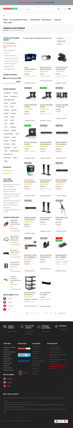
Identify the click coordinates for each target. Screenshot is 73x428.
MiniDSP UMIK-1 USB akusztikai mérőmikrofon (61, 219)
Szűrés (18, 81)
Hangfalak (36, 371)
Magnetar (13, 127)
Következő (61, 313)
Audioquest (13, 96)
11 (50, 313)
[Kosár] (68, 9)
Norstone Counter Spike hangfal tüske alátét (46, 69)
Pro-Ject (6, 144)
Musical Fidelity (8, 134)
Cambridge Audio (9, 99)
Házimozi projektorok (39, 361)
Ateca (6, 96)
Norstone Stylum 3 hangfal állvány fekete (46, 219)
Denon (12, 106)
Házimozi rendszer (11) (10, 61)
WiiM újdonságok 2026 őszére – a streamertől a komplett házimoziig (12, 196)
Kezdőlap (6, 30)
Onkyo (14, 137)
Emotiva (13, 113)
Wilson (15, 157)
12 (54, 313)
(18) (8, 171)
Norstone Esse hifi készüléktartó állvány (29, 294)
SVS (6, 151)
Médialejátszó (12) (9, 69)
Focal (6, 117)
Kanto (12, 120)
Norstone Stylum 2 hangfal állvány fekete (46, 182)
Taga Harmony (8, 154)
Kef (6, 123)
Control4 (13, 103)
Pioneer (6, 140)
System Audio (14, 151)
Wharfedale (7, 157)
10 (46, 313)
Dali (6, 106)
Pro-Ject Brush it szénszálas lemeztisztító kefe (46, 294)
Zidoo (6, 161)
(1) (7, 173)
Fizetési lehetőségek (9, 352)
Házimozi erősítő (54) (10, 55)
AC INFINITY (7, 93)
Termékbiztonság (8, 370)
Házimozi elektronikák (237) (9, 46)
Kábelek (35, 373)
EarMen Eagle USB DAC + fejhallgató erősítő (61, 257)
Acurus (15, 93)
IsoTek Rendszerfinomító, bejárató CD (30, 69)
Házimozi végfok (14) (10, 63)
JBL (6, 120)
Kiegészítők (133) (9, 66)
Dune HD (13, 110)
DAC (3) (6, 53)
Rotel (13, 144)
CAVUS (6, 103)
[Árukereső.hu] (23, 361)
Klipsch (12, 123)
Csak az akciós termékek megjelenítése (38, 38)
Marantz (6, 130)
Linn (6, 127)
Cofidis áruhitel (7, 368)
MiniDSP (13, 130)
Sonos (15, 147)
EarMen (6, 113)
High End (35, 368)
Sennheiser (7, 147)
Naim (17, 134)
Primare (13, 140)
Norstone (7, 137)
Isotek (12, 117)
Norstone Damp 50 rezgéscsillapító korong (61, 69)
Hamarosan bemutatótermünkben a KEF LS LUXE (11, 209)
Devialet (6, 110)
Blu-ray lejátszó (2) (10, 50)
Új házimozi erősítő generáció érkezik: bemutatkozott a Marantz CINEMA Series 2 (11, 203)
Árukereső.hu (21, 366)
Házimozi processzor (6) (11, 58)
